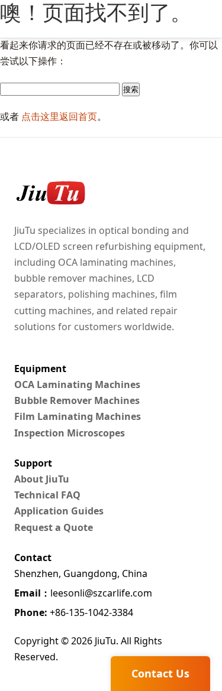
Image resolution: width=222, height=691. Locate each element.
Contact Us (160, 673)
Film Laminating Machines (77, 416)
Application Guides (59, 510)
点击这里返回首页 (59, 116)
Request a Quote (53, 527)
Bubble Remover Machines (77, 400)
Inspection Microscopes (69, 432)
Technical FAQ (47, 494)
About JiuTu (41, 478)
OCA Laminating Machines (77, 384)
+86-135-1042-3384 (73, 612)
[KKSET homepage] (49, 193)
